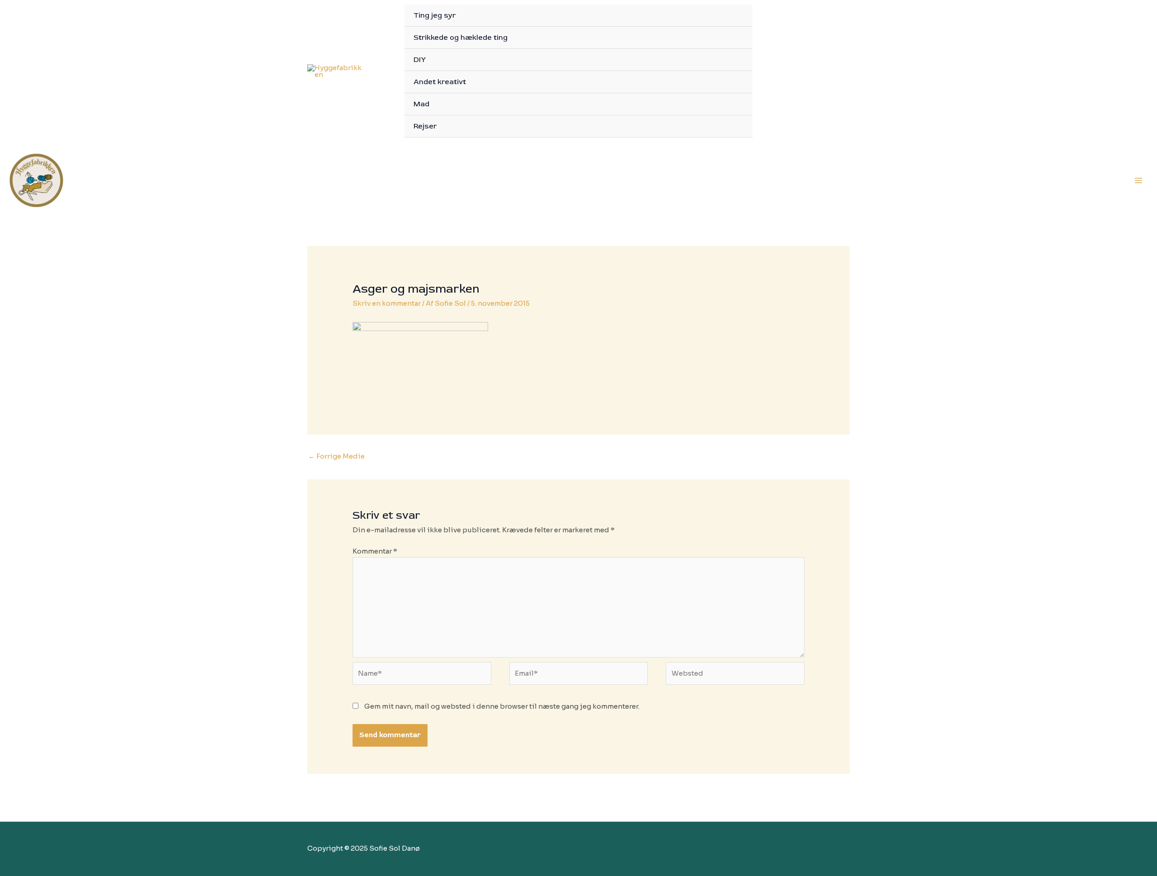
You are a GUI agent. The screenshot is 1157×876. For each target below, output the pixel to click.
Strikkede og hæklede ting (461, 37)
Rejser (425, 126)
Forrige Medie (336, 456)
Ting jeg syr (435, 15)
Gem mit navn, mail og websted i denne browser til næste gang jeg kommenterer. (502, 706)
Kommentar (375, 551)
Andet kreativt (440, 81)
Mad (421, 104)
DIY (420, 59)
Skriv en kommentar (387, 303)
